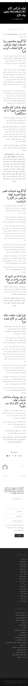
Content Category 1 (21, 613)
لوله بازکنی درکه (14, 164)
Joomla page (22, 625)
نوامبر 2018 (23, 564)
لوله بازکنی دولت (11, 176)
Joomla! (24, 627)
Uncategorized (22, 635)
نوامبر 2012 (23, 591)
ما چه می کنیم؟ (21, 657)
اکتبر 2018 (23, 566)
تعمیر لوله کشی (15, 156)
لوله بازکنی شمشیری (9, 169)
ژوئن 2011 (23, 596)
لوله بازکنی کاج (19, 100)
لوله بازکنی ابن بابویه (19, 439)
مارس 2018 (23, 569)
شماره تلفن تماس (21, 652)
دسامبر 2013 (22, 581)
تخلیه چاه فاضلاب (21, 640)
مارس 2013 (23, 586)
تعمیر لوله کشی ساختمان (19, 647)
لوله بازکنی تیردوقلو (15, 300)
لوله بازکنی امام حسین (20, 437)
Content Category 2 (21, 615)
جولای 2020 (23, 561)
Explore (24, 622)
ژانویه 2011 (23, 601)
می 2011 (23, 598)
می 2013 (23, 584)
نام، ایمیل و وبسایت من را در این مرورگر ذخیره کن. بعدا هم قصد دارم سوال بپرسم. (14, 527)
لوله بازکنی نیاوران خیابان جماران (15, 171)
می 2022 (23, 559)
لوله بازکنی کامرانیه (11, 159)
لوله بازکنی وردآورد (7, 437)
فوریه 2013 (23, 589)
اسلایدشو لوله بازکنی (20, 637)
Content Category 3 (21, 617)
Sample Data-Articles (20, 630)
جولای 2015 (23, 576)
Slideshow (23, 632)
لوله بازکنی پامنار (7, 439)
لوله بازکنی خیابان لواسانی (14, 442)
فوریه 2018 (23, 571)
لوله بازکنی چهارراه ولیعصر (17, 298)
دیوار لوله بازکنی (21, 649)
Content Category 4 (21, 620)
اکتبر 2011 (23, 593)
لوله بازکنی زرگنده (15, 166)
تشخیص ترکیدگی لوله (14, 154)
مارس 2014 (23, 579)
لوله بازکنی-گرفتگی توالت (19, 654)
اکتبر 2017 (23, 574)
